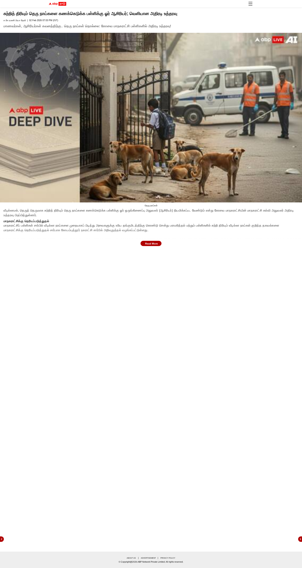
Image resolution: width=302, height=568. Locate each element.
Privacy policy (167, 558)
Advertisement (148, 558)
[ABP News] (300, 539)
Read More (151, 243)
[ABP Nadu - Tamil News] (57, 4)
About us (131, 558)
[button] (250, 3)
